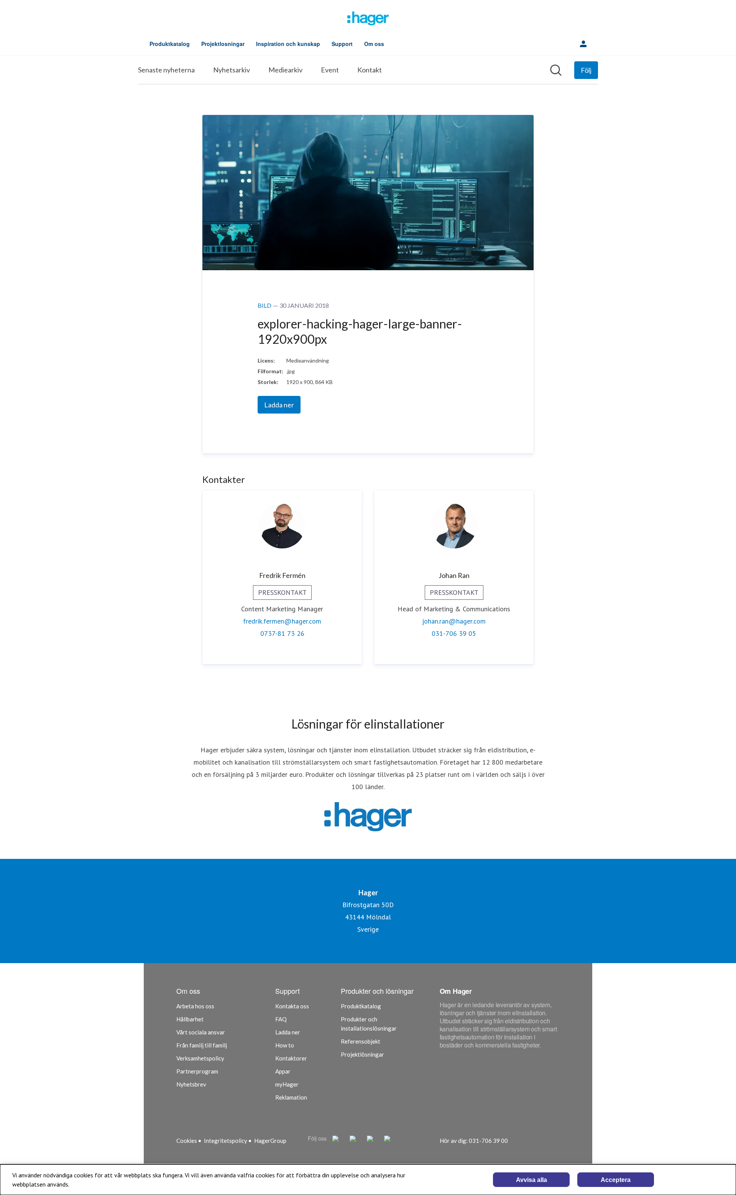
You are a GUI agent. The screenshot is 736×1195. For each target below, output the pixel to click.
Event (330, 70)
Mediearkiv (285, 70)
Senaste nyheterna (166, 70)
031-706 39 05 (454, 633)
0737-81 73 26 (282, 633)
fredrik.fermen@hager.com (282, 621)
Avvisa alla (531, 1180)
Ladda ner (279, 405)
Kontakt (369, 70)
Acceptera (616, 1180)
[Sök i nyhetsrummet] (556, 70)
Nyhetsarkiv (231, 70)
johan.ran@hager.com (454, 621)
